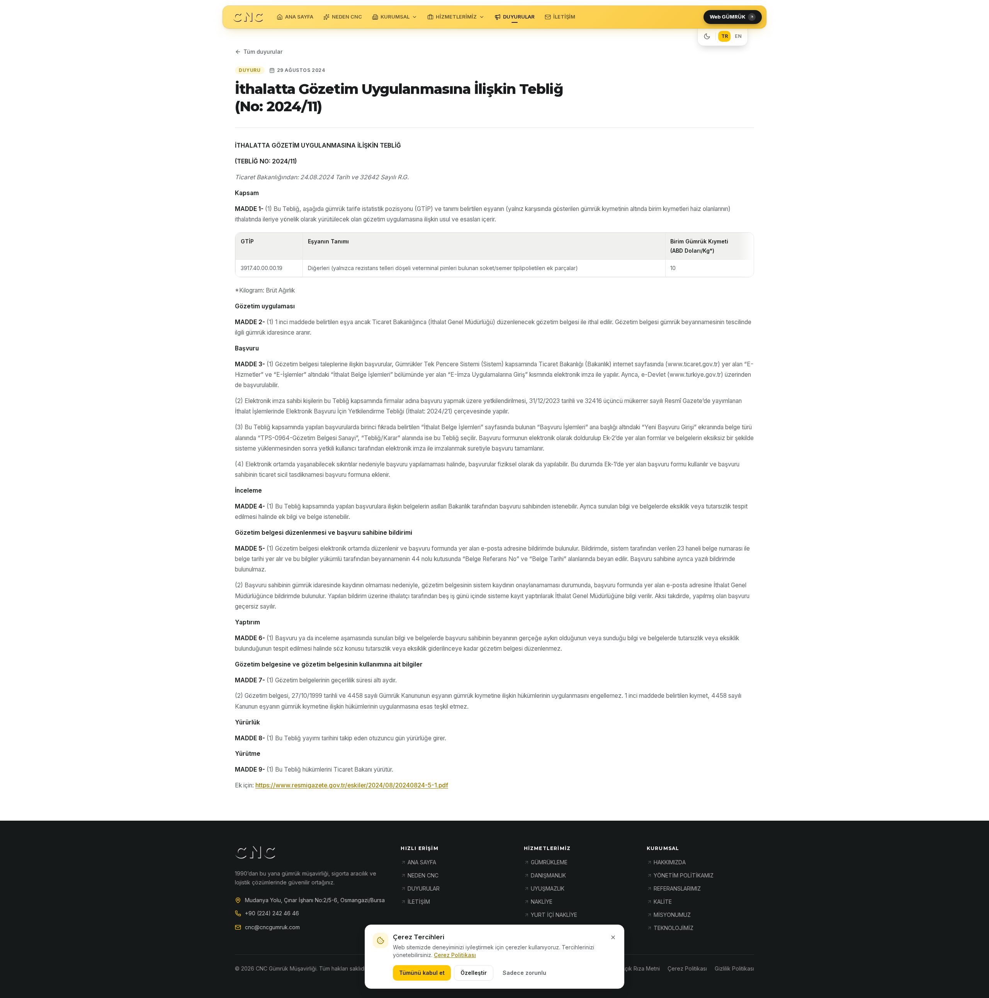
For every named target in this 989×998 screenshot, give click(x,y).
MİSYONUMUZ (672, 914)
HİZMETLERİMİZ (456, 17)
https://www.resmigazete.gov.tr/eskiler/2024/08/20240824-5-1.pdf (351, 785)
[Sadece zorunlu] (613, 937)
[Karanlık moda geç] (707, 36)
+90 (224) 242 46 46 (272, 913)
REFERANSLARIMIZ (677, 888)
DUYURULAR (519, 17)
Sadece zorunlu (524, 972)
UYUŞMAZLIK (547, 888)
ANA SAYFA (299, 17)
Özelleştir (474, 972)
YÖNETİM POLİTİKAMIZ (684, 875)
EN (738, 36)
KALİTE (663, 901)
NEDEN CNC (347, 17)
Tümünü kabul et (422, 972)
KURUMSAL (395, 17)
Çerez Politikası (455, 955)
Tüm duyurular (262, 51)
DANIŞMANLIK (548, 875)
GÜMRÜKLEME (549, 862)
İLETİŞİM (564, 17)
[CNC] (248, 17)
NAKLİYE (541, 901)
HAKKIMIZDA (670, 862)
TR (724, 36)
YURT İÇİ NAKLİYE (554, 914)
